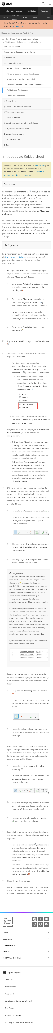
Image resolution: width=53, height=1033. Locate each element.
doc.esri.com (18, 26)
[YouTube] (46, 924)
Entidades (32, 11)
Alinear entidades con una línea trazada (23, 74)
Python (49, 17)
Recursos (44, 11)
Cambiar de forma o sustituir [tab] (18, 106)
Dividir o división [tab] (13, 117)
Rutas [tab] (8, 145)
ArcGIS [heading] (5, 933)
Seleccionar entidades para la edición (19, 52)
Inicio (5, 17)
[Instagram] (40, 924)
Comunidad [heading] (7, 939)
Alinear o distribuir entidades (19, 68)
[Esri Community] (34, 924)
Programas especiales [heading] (12, 958)
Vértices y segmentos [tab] (15, 112)
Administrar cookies (13, 1015)
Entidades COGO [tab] (13, 139)
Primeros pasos (15, 17)
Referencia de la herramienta (37, 17)
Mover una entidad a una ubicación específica (25, 85)
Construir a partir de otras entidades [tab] (22, 123)
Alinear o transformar (33, 42)
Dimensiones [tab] (11, 101)
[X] (40, 919)
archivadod (40, 165)
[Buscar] (43, 3)
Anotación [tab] (10, 57)
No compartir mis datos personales (19, 1022)
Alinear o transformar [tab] (15, 63)
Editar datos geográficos (28, 39)
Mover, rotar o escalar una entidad (21, 79)
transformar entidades (15, 257)
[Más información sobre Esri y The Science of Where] (8, 922)
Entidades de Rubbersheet (17, 90)
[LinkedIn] (46, 919)
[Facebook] (34, 919)
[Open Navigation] (50, 3)
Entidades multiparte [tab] (15, 134)
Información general (14, 11)
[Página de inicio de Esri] (7, 4)
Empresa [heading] (6, 952)
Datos (12, 39)
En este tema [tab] (9, 184)
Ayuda (25, 17)
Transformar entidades (16, 96)
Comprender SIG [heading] (9, 945)
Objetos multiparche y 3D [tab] (17, 128)
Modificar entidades (13, 42)
